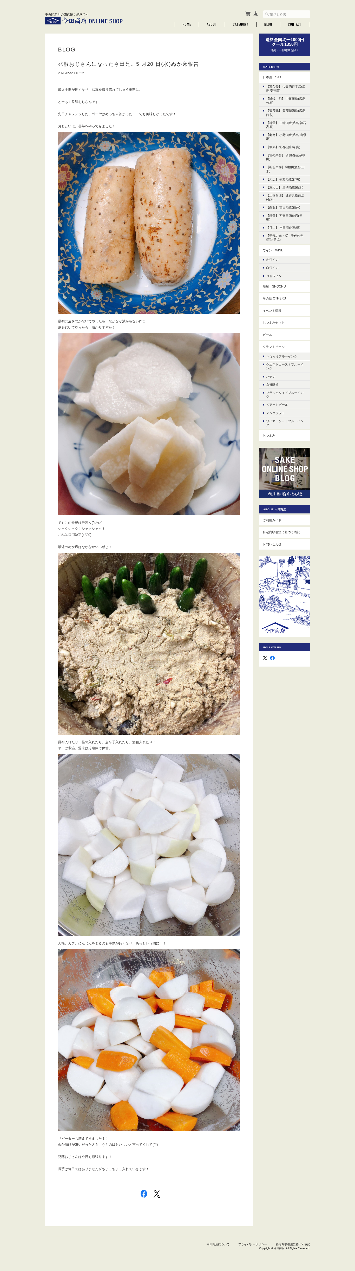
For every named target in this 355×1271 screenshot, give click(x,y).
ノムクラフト (275, 413)
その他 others (274, 298)
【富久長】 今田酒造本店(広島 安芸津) (285, 88)
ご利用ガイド (272, 520)
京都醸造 (272, 384)
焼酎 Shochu (274, 286)
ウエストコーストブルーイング (285, 366)
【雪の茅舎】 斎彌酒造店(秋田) (285, 157)
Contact (295, 24)
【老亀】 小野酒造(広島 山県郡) (286, 136)
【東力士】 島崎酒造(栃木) (284, 187)
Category (240, 24)
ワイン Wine (273, 250)
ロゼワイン (274, 276)
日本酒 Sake (273, 77)
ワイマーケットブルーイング (285, 423)
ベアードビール (277, 404)
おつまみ (269, 435)
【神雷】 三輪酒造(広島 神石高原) (286, 124)
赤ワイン (272, 259)
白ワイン (272, 267)
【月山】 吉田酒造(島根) (283, 227)
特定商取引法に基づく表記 (281, 532)
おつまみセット (274, 322)
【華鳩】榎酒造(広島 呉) (283, 147)
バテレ (270, 376)
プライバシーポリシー (252, 1244)
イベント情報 (272, 310)
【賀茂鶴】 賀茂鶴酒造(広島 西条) (285, 112)
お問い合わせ (272, 544)
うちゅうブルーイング (281, 356)
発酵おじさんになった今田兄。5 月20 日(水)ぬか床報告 (128, 64)
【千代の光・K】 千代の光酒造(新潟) (284, 237)
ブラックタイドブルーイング (285, 394)
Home (187, 24)
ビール (267, 334)
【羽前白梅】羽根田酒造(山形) (285, 169)
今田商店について (218, 1244)
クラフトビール (274, 346)
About (212, 24)
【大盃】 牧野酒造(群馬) (283, 179)
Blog (268, 24)
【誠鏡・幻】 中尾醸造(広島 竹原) (285, 100)
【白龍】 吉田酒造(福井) (283, 207)
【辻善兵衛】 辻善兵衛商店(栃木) (285, 197)
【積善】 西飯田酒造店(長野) (284, 217)
